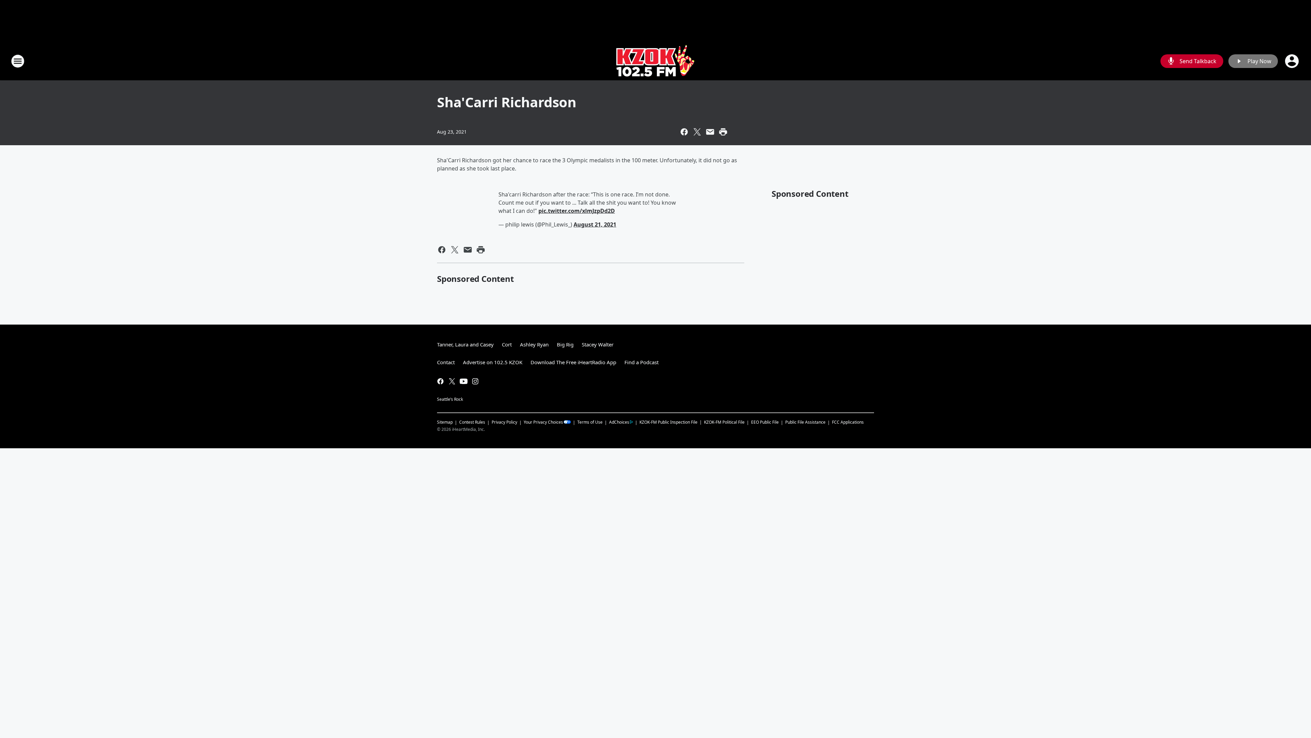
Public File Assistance (805, 422)
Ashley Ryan (534, 344)
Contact (446, 362)
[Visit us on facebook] (440, 381)
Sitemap (445, 422)
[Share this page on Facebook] (684, 132)
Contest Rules (472, 422)
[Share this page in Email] (710, 132)
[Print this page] (723, 132)
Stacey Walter (598, 344)
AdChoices (619, 422)
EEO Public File (765, 422)
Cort (507, 344)
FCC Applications (848, 422)
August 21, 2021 (595, 224)
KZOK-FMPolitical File (724, 422)
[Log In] (1292, 61)
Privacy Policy (504, 422)
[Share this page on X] (697, 132)
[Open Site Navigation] (18, 61)
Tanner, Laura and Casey (465, 344)
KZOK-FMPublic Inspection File (668, 422)
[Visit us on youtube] (464, 381)
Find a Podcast (641, 362)
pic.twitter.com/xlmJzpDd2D (576, 211)
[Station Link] (655, 61)
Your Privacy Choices (543, 422)
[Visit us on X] (452, 381)
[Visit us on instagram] (475, 381)
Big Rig (565, 344)
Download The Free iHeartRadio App (573, 362)
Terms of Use (590, 422)
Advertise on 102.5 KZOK (492, 362)
